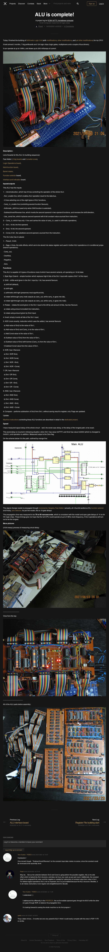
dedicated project (71, 419)
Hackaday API (83, 940)
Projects (12, 3)
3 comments (95, 825)
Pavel (40, 26)
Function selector (9, 175)
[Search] (78, 3)
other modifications (65, 40)
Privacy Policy (71, 940)
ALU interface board (19, 822)
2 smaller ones (31, 159)
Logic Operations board (12, 163)
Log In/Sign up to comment (13, 850)
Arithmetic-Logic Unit (34, 40)
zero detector (16, 510)
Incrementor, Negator (46, 508)
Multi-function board (10, 167)
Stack (39, 3)
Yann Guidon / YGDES (25, 855)
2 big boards (17, 159)
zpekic (19, 915)
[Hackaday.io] (5, 3)
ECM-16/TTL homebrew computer (60, 20)
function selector (97, 508)
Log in (101, 3)
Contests (30, 3)
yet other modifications (84, 40)
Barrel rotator (8, 171)
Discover (21, 3)
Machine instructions (11, 419)
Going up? (55, 935)
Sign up (92, 3)
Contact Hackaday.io (35, 940)
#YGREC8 (49, 900)
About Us (24, 940)
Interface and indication (12, 179)
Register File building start (87, 822)
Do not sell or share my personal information (54, 943)
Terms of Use (61, 940)
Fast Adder (59, 508)
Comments (69, 26)
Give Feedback (49, 940)
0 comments (27, 825)
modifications (52, 40)
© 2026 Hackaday (54, 947)
